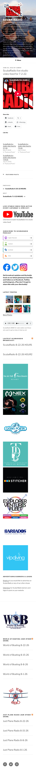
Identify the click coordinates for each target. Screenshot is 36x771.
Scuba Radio (12, 19)
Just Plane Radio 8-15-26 (15, 730)
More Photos (7, 315)
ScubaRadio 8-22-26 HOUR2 (17, 354)
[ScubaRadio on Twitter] (15, 270)
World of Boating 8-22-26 (16, 645)
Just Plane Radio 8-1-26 (15, 749)
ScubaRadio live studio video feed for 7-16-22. (9, 157)
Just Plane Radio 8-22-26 (16, 721)
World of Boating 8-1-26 (15, 674)
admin (18, 67)
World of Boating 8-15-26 (16, 655)
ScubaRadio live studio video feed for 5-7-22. (9, 146)
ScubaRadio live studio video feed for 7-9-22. (24, 146)
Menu (19, 60)
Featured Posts (12, 174)
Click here (6, 588)
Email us (6, 581)
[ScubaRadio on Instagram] (23, 270)
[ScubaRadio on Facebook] (6, 270)
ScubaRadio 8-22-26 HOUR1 (17, 344)
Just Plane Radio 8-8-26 (15, 740)
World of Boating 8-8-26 (15, 664)
